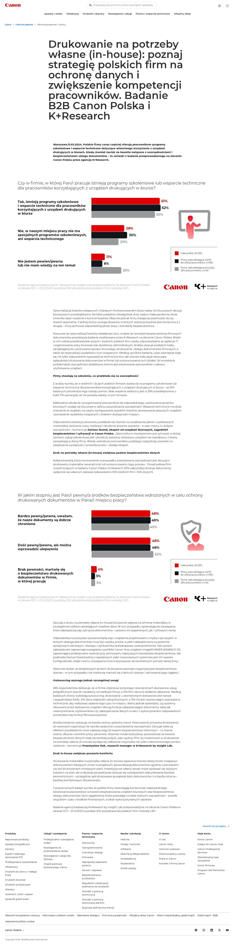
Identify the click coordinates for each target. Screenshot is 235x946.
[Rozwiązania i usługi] (133, 14)
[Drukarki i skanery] (105, 14)
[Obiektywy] (80, 14)
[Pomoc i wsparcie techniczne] (171, 14)
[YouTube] (227, 930)
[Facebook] (196, 930)
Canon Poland (13, 930)
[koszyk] (227, 5)
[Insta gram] (204, 930)
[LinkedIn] (211, 930)
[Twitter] (219, 930)
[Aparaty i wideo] (64, 14)
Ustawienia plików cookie (20, 921)
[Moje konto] (219, 5)
